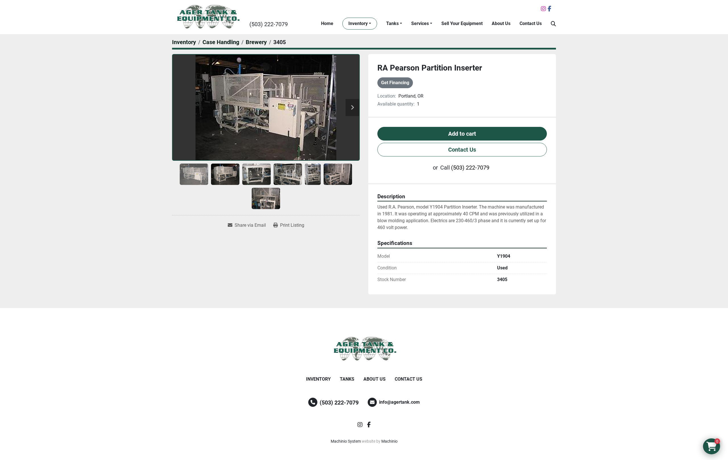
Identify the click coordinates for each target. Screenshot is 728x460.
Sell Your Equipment (462, 23)
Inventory (358, 23)
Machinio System (346, 441)
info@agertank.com (399, 402)
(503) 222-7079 (268, 24)
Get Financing (395, 82)
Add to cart (462, 133)
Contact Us (531, 23)
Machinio (389, 441)
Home (327, 23)
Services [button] (420, 23)
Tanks (392, 23)
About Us (501, 23)
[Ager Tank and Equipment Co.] (364, 349)
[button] (359, 24)
